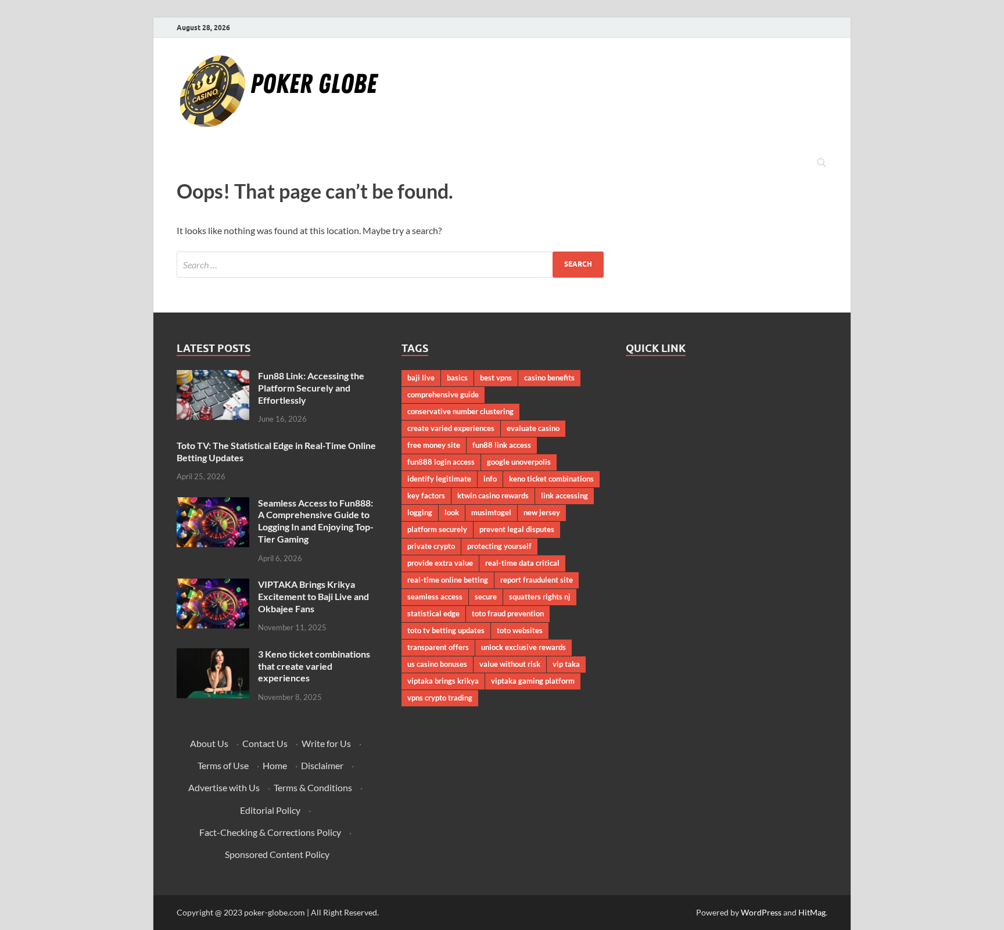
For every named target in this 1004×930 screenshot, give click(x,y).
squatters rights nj (540, 596)
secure (486, 596)
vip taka (566, 664)
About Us (209, 743)
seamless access (434, 596)
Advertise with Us (224, 787)
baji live (421, 377)
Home (275, 765)
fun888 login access (441, 461)
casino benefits (549, 377)
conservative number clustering (460, 411)
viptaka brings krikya (443, 680)
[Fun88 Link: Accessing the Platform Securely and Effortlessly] (213, 376)
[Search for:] (390, 265)
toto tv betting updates (446, 630)
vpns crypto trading (439, 697)
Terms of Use (223, 765)
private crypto (431, 546)
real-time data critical (522, 563)
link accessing (564, 495)
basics (457, 377)
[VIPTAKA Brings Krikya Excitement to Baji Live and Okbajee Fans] (213, 585)
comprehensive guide (443, 394)
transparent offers (438, 647)
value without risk (509, 664)
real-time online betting (447, 579)
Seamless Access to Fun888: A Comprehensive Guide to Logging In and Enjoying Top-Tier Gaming (316, 520)
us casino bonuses (437, 664)
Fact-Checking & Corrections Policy (270, 832)
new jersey (541, 512)
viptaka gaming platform (533, 680)
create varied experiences (450, 428)
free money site (433, 445)
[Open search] (821, 163)
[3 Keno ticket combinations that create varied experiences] (213, 654)
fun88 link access (501, 445)
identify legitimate (439, 478)
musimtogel (491, 512)
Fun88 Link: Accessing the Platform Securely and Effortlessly (311, 387)
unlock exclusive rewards (523, 647)
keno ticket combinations (551, 478)
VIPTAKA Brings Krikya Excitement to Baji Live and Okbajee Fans (313, 596)
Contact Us (265, 743)
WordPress (761, 912)
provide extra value (440, 563)
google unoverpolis (519, 461)
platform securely (437, 529)
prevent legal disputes (516, 529)
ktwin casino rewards (493, 495)
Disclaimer (322, 765)
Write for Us (326, 743)
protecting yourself (499, 546)
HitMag (812, 912)
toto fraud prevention (508, 613)
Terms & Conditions (313, 787)
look (451, 512)
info (490, 478)
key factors (426, 495)
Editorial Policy (270, 810)
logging (419, 512)
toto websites (520, 630)
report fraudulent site (536, 579)
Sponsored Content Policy (277, 854)
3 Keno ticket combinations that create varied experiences (314, 666)
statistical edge (433, 613)
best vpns (496, 377)
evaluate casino (533, 428)
